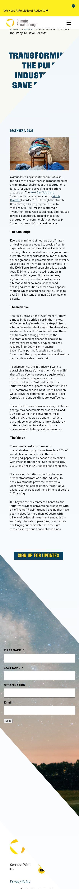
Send (8, 720)
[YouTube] (41, 870)
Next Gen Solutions (42, 192)
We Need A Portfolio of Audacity (25, 10)
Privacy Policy (20, 881)
